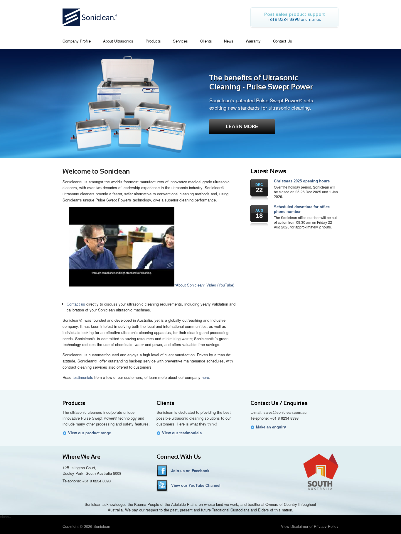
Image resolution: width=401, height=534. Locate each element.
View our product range (89, 432)
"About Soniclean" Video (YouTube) (204, 285)
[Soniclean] (90, 27)
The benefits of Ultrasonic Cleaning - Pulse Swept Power (261, 82)
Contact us (76, 304)
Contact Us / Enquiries (279, 403)
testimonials (83, 377)
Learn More (242, 126)
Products (74, 403)
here (205, 377)
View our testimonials (182, 432)
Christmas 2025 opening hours (302, 181)
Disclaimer (299, 526)
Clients (165, 403)
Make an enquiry (271, 427)
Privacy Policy (326, 526)
